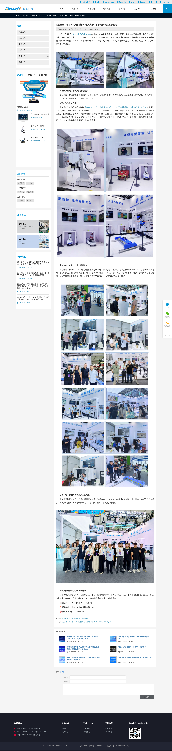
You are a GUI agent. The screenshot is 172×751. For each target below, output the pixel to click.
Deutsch (143, 2)
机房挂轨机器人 (23, 107)
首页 (19, 15)
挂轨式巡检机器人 (138, 107)
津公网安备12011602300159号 (118, 746)
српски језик (109, 2)
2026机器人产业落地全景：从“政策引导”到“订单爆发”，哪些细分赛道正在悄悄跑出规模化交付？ (33, 286)
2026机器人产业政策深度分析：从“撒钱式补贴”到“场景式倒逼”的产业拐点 (33, 298)
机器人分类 (86, 2)
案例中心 (42, 75)
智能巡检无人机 (37, 138)
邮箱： (66, 681)
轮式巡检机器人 (122, 107)
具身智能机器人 (90, 107)
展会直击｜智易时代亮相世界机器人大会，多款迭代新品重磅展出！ (33, 263)
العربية (132, 2)
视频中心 (32, 75)
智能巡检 (84, 618)
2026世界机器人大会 (82, 34)
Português (165, 2)
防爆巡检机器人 (106, 107)
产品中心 (21, 75)
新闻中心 (26, 15)
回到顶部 (167, 335)
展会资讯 (77, 618)
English (97, 2)
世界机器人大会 (67, 618)
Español (154, 2)
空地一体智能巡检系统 (40, 114)
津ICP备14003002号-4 (96, 746)
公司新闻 (34, 15)
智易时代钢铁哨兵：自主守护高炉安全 (132, 647)
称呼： (66, 677)
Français (122, 2)
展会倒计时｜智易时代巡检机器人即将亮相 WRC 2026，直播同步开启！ (88, 622)
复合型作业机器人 (38, 126)
